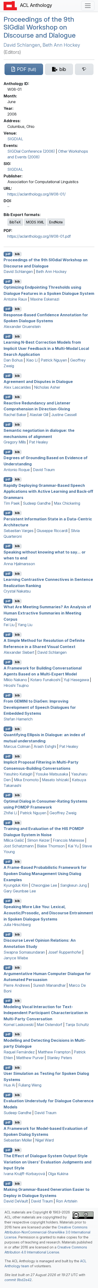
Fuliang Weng (29, 1085)
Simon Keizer (38, 840)
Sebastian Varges (19, 530)
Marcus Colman (17, 746)
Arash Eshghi (45, 746)
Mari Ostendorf (49, 1024)
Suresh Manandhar (49, 985)
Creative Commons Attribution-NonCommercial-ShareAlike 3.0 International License (47, 1232)
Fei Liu (9, 624)
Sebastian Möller (18, 1140)
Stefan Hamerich (18, 719)
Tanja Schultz (77, 1024)
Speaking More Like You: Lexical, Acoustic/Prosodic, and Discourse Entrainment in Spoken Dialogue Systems (48, 912)
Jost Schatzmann (19, 846)
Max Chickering (67, 503)
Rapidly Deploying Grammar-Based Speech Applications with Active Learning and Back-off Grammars (48, 491)
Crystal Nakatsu (17, 591)
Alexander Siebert (19, 652)
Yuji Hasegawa (76, 679)
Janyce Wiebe (16, 958)
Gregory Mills (15, 442)
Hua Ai (9, 1085)
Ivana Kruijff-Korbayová (24, 1173)
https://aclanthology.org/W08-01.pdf (39, 236)
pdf (7, 254)
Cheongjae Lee (44, 885)
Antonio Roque (17, 469)
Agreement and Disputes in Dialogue (38, 381)
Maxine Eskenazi (44, 299)
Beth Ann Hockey (61, 45)
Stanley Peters (59, 1057)
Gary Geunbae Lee (20, 891)
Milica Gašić (14, 840)
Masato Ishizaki (55, 779)
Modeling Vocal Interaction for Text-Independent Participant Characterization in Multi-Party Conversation (46, 1012)
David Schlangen (22, 45)
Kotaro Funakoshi (45, 679)
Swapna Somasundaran (24, 952)
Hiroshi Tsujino (16, 685)
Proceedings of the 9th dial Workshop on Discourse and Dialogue (40, 27)
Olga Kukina (58, 1173)
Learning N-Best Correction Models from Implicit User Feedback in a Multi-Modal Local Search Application (46, 348)
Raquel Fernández (19, 1052)
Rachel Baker (15, 414)
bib (17, 254)
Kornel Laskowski (19, 1024)
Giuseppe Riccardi (52, 530)
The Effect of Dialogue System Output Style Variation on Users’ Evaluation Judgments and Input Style (47, 1161)
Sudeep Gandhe (37, 503)
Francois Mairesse (68, 840)
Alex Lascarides (17, 387)
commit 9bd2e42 (18, 1280)
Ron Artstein (66, 1201)
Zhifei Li (10, 812)
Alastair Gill (38, 414)
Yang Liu (25, 624)
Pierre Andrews (17, 985)
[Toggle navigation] (87, 5)
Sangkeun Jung (73, 885)
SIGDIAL (15, 138)
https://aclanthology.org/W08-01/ (36, 194)
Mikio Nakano (15, 679)
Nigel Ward (44, 1140)
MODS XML (35, 222)
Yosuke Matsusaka (51, 774)
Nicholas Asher (47, 387)
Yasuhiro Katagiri (18, 774)
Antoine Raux (15, 299)
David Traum (44, 469)
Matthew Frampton (54, 1052)
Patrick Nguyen (54, 360)
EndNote (56, 222)
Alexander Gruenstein (22, 326)
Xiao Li (32, 360)
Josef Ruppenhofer (64, 952)
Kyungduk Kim (16, 885)
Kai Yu (73, 846)
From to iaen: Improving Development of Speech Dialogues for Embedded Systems (40, 707)
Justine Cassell (64, 414)
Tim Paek (12, 503)
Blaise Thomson (51, 846)
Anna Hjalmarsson (19, 563)
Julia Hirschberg (17, 924)
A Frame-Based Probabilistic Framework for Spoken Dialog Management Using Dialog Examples (45, 873)
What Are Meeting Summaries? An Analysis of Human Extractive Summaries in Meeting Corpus (47, 612)
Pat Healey (38, 442)
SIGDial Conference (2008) (31, 151)
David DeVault (16, 1201)
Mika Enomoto (26, 779)
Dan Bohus (13, 360)
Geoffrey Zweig (62, 812)
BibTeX (15, 222)
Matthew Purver (30, 1057)
